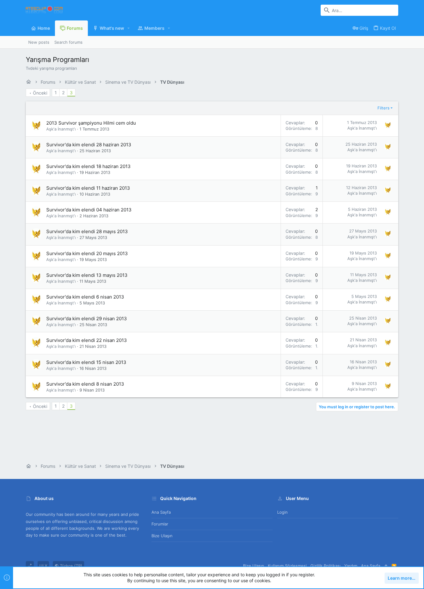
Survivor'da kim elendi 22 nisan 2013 (86, 340)
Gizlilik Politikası (325, 565)
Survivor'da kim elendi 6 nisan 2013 (85, 297)
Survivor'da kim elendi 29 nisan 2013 (86, 318)
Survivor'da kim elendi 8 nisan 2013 (85, 384)
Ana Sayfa (161, 512)
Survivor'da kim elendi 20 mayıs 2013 (87, 253)
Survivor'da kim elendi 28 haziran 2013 (88, 145)
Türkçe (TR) (70, 565)
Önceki (40, 92)
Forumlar (159, 523)
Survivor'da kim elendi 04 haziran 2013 (89, 210)
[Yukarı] (386, 565)
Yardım (350, 565)
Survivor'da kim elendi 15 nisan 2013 (86, 362)
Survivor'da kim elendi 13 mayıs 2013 (87, 275)
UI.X (43, 565)
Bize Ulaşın (162, 535)
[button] (129, 28)
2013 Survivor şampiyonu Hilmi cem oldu (91, 123)
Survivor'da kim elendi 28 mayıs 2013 (87, 231)
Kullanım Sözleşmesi (287, 565)
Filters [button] (383, 107)
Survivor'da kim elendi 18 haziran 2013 (88, 166)
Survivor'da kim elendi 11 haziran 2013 (88, 188)
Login (282, 512)
